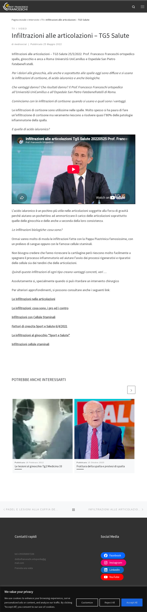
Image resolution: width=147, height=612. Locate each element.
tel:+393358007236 (24, 553)
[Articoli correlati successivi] (131, 390)
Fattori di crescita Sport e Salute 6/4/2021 (39, 326)
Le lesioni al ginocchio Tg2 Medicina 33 (38, 466)
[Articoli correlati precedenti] (123, 390)
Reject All (110, 602)
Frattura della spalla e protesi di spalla (101, 466)
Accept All (132, 602)
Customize (87, 602)
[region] (73, 599)
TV (42, 19)
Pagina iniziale (19, 19)
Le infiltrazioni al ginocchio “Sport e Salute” (41, 335)
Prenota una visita (24, 568)
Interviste (34, 19)
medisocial (21, 44)
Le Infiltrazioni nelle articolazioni (33, 299)
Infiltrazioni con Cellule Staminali (33, 317)
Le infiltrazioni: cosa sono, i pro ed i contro (40, 308)
